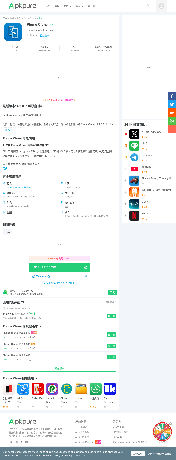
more (77, 187)
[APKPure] (22, 6)
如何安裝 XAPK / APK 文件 (58, 283)
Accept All (137, 453)
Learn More (80, 455)
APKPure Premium (84, 442)
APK (51, 24)
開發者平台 (118, 426)
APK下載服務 (82, 436)
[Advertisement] (147, 66)
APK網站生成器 (121, 431)
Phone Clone (29, 18)
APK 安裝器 (81, 426)
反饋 (9, 212)
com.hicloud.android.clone (19, 186)
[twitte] (21, 442)
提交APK (117, 436)
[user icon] (161, 6)
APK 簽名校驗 (82, 431)
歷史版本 (44, 35)
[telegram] (11, 442)
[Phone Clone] (13, 32)
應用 (12, 18)
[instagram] (16, 442)
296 (66, 206)
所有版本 (59, 368)
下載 (112, 292)
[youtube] (27, 442)
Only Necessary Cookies (159, 453)
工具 (18, 18)
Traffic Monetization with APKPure (130, 442)
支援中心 (162, 442)
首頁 (5, 18)
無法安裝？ (111, 302)
